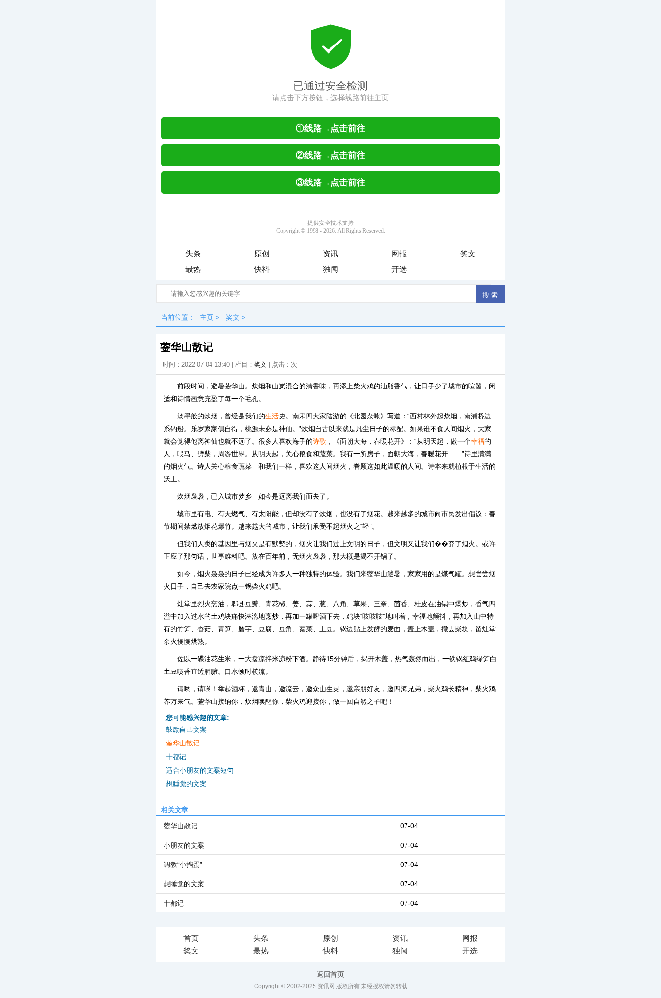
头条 (193, 254)
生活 (272, 416)
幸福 (477, 441)
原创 (262, 254)
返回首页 (330, 974)
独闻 (330, 269)
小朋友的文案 (184, 845)
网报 (399, 254)
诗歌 (319, 441)
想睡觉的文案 (186, 784)
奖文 (468, 254)
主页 (206, 317)
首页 (191, 938)
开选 (399, 269)
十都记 (176, 756)
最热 (193, 269)
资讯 (330, 254)
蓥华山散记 (183, 743)
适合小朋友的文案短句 (200, 770)
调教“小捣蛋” (183, 864)
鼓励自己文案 (186, 729)
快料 (262, 269)
